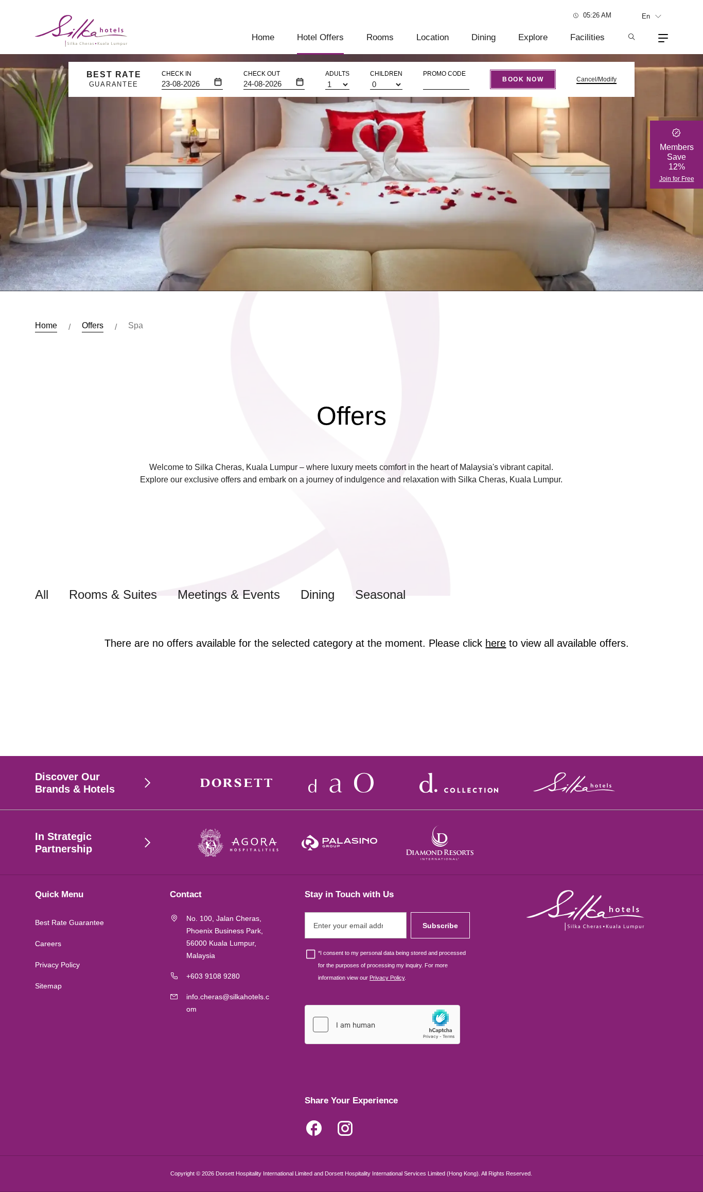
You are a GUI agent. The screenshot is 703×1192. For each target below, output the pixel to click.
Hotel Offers (320, 37)
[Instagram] (345, 1129)
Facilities (587, 37)
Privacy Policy (57, 965)
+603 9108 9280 (213, 976)
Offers (92, 325)
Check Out (261, 73)
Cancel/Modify (596, 79)
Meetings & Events (229, 594)
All (41, 594)
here (495, 643)
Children (386, 73)
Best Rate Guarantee (69, 922)
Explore (533, 37)
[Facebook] (314, 1129)
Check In (176, 73)
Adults (337, 73)
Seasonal (380, 594)
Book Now (522, 79)
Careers (48, 943)
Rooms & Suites (113, 594)
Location (432, 37)
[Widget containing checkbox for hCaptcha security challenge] (382, 1024)
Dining (483, 37)
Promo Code (444, 73)
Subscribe (440, 925)
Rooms (380, 37)
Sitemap (48, 986)
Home (263, 37)
